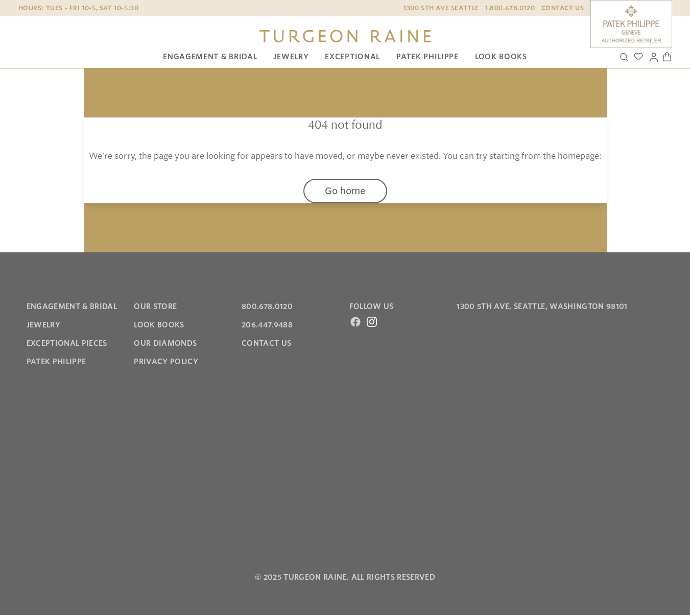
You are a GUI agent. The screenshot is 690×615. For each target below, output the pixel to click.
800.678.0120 (267, 306)
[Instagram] (372, 322)
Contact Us (562, 8)
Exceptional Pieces (67, 343)
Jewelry (290, 57)
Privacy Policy (166, 362)
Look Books (501, 57)
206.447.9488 (267, 325)
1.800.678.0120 (510, 8)
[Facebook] (355, 322)
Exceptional (352, 57)
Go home (345, 190)
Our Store (155, 306)
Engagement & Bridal (210, 57)
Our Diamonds (165, 343)
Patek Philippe (427, 57)
